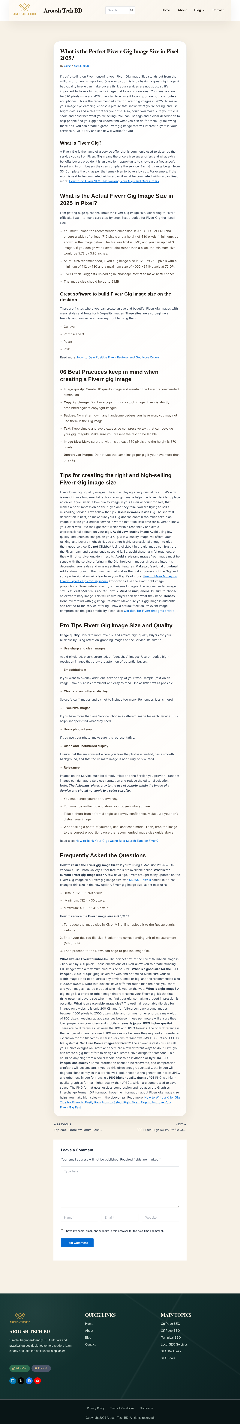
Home (166, 10)
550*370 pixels (140, 880)
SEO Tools (168, 1358)
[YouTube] (37, 1380)
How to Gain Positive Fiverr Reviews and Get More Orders (118, 357)
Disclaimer (146, 1408)
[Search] (132, 10)
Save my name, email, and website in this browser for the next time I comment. (115, 1230)
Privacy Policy (96, 1408)
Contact (218, 10)
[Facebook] (29, 1380)
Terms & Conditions (122, 1408)
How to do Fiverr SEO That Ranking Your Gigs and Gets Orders (114, 181)
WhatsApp (21, 1368)
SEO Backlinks (171, 1351)
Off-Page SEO (170, 1330)
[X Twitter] (21, 1380)
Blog (197, 10)
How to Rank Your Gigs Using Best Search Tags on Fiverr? (117, 841)
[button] (203, 10)
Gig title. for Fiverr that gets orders (149, 611)
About (182, 10)
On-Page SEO (170, 1323)
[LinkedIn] (12, 1380)
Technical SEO (171, 1337)
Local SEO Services (174, 1344)
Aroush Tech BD (63, 10)
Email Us (43, 1368)
